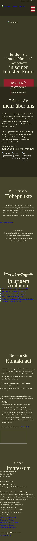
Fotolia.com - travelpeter (8, 528)
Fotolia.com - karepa (7, 525)
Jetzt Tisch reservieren (18, 84)
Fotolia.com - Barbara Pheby (9, 522)
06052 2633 (25, 427)
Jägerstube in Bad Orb (18, 92)
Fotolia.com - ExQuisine (8, 517)
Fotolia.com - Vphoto (7, 520)
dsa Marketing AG (6, 535)
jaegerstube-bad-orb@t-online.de (16, 487)
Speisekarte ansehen (6, 222)
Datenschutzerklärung (28, 1)
